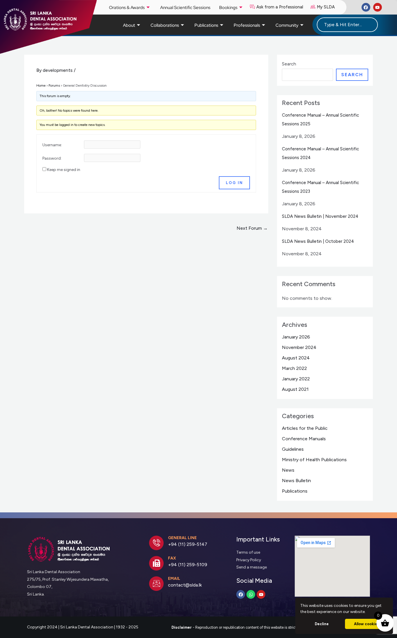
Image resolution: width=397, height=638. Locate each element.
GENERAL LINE (182, 537)
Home (41, 85)
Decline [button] (322, 624)
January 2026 (296, 337)
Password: (52, 158)
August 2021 (295, 389)
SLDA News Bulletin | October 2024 (318, 241)
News (288, 470)
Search (289, 64)
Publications (206, 25)
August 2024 (296, 358)
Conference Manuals (304, 438)
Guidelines (293, 449)
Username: (52, 144)
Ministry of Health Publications (314, 459)
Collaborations (165, 25)
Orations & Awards (127, 7)
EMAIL (174, 578)
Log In (234, 183)
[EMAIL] (156, 583)
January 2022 (296, 379)
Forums (54, 85)
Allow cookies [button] (366, 624)
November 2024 (299, 347)
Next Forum (252, 228)
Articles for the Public (305, 428)
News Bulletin (296, 480)
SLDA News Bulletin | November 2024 (320, 216)
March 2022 (294, 368)
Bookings (228, 7)
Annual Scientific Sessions (185, 7)
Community (287, 25)
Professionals (247, 25)
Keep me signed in (63, 169)
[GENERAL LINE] (156, 543)
